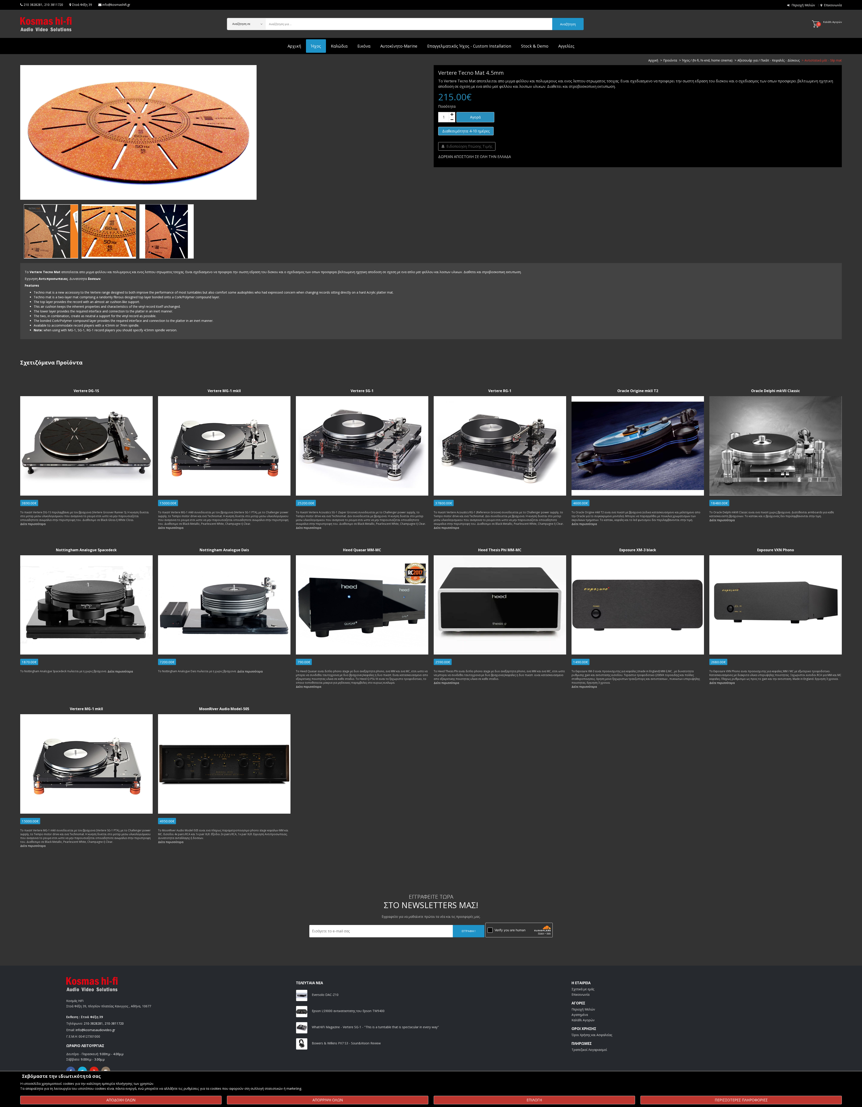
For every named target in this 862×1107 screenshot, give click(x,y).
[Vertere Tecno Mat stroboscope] (108, 231)
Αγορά (475, 117)
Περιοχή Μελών (803, 5)
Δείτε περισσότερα (33, 524)
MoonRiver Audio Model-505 (224, 709)
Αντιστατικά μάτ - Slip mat (823, 60)
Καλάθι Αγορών (583, 1020)
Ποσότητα (446, 106)
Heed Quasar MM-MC (362, 550)
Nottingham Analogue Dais (224, 550)
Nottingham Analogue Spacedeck (86, 550)
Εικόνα (363, 46)
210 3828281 (33, 4)
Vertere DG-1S (86, 391)
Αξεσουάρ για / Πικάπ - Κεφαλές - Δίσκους (768, 60)
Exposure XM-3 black (637, 550)
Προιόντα (670, 60)
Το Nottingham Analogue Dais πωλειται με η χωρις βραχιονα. (197, 671)
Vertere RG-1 (499, 391)
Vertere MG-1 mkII (224, 391)
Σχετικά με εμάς (583, 989)
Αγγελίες (566, 46)
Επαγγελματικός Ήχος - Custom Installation (469, 46)
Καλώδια (339, 46)
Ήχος (316, 46)
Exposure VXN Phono (775, 550)
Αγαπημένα (580, 1015)
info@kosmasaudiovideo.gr (95, 1030)
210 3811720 (53, 4)
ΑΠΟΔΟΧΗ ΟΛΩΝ (121, 1100)
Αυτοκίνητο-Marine (398, 46)
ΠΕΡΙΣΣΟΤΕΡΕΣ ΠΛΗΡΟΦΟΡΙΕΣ (741, 1100)
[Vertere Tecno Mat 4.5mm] (138, 132)
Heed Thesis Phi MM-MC (499, 550)
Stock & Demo (534, 46)
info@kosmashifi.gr (116, 4)
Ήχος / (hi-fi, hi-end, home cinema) (707, 60)
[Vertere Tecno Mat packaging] (51, 231)
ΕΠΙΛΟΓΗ (534, 1100)
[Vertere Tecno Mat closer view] (166, 231)
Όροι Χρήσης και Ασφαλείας (592, 1035)
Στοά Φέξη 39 (82, 4)
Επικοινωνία (833, 5)
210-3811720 (114, 1023)
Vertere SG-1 (362, 391)
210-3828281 (93, 1023)
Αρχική (294, 46)
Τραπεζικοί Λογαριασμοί (589, 1050)
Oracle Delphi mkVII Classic (775, 391)
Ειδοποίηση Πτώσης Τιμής (469, 146)
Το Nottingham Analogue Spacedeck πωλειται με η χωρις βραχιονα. (64, 671)
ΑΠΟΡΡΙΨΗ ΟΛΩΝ (327, 1100)
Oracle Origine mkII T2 (637, 391)
